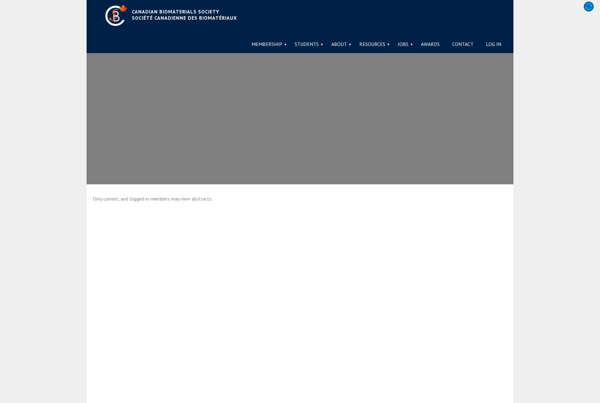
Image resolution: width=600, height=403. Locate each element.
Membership (267, 44)
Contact (462, 44)
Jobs (403, 44)
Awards (430, 44)
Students (307, 44)
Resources (372, 44)
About (339, 44)
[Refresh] (589, 7)
